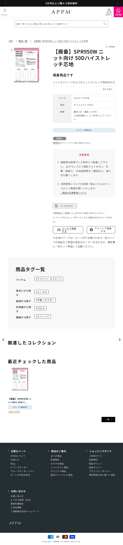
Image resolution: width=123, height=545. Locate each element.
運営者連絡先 (17, 503)
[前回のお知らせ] (5, 3)
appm (56, 541)
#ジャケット (42, 278)
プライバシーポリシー (100, 471)
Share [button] (112, 46)
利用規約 (93, 459)
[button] (5, 12)
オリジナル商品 (58, 471)
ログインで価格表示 (84, 130)
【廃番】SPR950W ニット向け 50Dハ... (19, 400)
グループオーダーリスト (22, 471)
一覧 (107, 419)
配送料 (56, 142)
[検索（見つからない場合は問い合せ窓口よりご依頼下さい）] (105, 23)
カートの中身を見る (20, 474)
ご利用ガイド (95, 455)
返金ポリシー (95, 467)
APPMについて (17, 455)
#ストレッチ (42, 316)
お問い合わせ (17, 496)
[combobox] (61, 23)
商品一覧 (23, 40)
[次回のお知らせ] (117, 3)
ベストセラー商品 (59, 467)
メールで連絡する (69, 230)
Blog (12, 463)
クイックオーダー (19, 467)
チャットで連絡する (103, 230)
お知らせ (14, 459)
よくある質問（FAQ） (21, 499)
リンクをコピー (66, 206)
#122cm (40, 308)
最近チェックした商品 (62, 474)
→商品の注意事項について (73, 192)
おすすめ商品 (57, 463)
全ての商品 (56, 455)
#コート (57, 278)
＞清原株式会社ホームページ (24, 511)
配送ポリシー (95, 463)
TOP (11, 40)
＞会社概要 (15, 507)
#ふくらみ (41, 291)
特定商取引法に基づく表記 (102, 474)
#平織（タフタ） (45, 300)
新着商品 (55, 459)
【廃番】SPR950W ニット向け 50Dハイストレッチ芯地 (60, 40)
